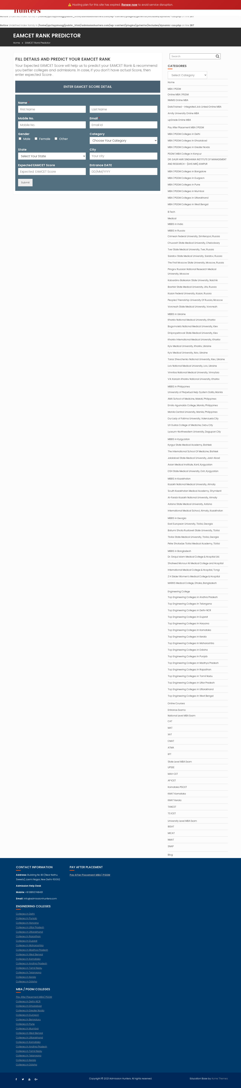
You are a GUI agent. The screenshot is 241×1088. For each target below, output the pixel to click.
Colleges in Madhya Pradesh (32, 949)
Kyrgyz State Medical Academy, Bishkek (190, 444)
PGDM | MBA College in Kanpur (184, 153)
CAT (170, 721)
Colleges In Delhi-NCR (28, 1001)
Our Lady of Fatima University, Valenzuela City (193, 418)
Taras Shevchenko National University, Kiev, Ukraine (196, 359)
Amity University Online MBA (183, 113)
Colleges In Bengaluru (28, 1019)
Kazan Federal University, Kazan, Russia (189, 293)
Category (97, 134)
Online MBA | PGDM (178, 94)
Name (23, 103)
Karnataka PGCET (177, 787)
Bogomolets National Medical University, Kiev (193, 326)
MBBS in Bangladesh (179, 551)
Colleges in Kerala (26, 977)
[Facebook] (16, 1079)
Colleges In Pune (25, 1024)
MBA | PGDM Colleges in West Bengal (188, 204)
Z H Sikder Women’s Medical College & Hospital (194, 576)
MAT (170, 727)
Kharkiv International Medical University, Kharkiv (194, 339)
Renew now (129, 4)
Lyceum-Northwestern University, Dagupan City (194, 431)
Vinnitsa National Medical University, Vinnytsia (193, 372)
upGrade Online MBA (179, 119)
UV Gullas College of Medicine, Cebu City (190, 425)
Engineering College (179, 591)
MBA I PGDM (174, 88)
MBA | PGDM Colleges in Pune (184, 184)
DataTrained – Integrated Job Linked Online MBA (194, 106)
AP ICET (172, 780)
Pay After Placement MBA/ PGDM (34, 996)
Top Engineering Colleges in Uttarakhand (191, 689)
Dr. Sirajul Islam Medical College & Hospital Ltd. (194, 556)
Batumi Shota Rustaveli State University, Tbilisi (194, 530)
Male (26, 139)
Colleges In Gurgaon (27, 1015)
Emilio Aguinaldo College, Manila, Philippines (193, 405)
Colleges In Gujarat (26, 940)
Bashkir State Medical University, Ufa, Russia (192, 286)
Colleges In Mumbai (27, 1028)
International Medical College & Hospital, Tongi (194, 569)
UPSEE (171, 767)
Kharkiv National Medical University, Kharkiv (192, 319)
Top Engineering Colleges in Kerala (187, 636)
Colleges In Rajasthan (28, 936)
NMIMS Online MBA (178, 100)
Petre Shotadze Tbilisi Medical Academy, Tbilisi (194, 543)
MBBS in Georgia (177, 518)
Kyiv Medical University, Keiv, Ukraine (188, 352)
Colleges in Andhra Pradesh (31, 963)
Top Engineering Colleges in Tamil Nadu (190, 676)
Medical (172, 218)
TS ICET (172, 813)
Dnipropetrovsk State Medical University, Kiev (193, 333)
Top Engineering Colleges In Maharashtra (191, 643)
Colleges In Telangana (28, 972)
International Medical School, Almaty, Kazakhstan (195, 510)
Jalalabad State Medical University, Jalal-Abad (194, 458)
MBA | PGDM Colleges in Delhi (184, 134)
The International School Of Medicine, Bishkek (193, 451)
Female (44, 139)
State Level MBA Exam (180, 761)
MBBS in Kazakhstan (179, 478)
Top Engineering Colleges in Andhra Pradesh (193, 597)
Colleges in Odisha (26, 981)
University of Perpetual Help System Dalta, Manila (195, 392)
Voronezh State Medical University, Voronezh (192, 306)
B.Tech (171, 211)
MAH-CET (173, 773)
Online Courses (176, 703)
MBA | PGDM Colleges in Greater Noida (189, 147)
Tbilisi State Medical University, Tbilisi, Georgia (193, 537)
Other (63, 139)
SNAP (171, 846)
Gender (24, 134)
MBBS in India (175, 224)
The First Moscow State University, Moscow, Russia (196, 262)
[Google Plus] (36, 1079)
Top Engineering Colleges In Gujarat (188, 616)
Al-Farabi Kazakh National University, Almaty (192, 497)
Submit (25, 182)
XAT (170, 734)
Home (171, 82)
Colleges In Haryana (27, 922)
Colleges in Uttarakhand (29, 931)
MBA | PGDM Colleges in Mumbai (186, 191)
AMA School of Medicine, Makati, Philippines (192, 398)
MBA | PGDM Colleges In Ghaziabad (187, 140)
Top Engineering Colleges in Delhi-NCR (189, 610)
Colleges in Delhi (25, 913)
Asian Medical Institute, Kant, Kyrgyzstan (190, 464)
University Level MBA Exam (182, 820)
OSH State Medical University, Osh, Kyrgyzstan (193, 471)
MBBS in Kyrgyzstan (179, 439)
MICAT (171, 833)
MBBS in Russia (176, 230)
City (93, 150)
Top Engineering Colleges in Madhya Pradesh (193, 663)
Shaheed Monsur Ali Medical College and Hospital (195, 563)
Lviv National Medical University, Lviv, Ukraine (192, 365)
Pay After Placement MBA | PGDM (186, 127)
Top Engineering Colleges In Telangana (190, 603)
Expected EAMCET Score (36, 165)
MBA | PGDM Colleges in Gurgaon (186, 178)
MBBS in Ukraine (177, 314)
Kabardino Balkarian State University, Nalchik (193, 280)
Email (95, 119)
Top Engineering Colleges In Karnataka (189, 630)
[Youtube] (29, 1079)
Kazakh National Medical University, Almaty (192, 484)
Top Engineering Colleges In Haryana (188, 623)
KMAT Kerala (174, 800)
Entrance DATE (101, 165)
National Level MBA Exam (181, 715)
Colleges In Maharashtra (29, 945)
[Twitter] (23, 1079)
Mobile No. (26, 119)
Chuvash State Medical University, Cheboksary (194, 242)
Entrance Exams (177, 710)
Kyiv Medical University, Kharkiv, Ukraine (189, 346)
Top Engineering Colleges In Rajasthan (189, 669)
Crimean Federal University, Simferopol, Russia (194, 236)
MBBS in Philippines (179, 386)
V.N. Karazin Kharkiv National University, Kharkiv (194, 379)
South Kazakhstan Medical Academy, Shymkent (194, 490)
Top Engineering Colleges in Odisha (188, 649)
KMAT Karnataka (177, 793)
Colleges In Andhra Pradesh (31, 1046)
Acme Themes (219, 1078)
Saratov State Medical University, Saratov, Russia (195, 256)
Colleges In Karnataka (28, 959)
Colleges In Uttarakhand (29, 1037)
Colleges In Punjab (26, 918)
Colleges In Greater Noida (30, 1010)
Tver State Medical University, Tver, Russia (191, 249)
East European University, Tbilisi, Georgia (190, 523)
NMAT (171, 839)
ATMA (171, 747)
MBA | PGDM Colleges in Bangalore (187, 171)
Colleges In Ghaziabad (29, 1006)
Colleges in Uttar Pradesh (30, 927)
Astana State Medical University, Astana (190, 504)
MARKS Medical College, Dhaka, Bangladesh (192, 583)
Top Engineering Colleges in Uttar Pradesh (191, 682)
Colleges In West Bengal (29, 954)
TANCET (172, 806)
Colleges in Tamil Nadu (29, 968)
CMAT (171, 741)
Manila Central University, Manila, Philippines (192, 412)
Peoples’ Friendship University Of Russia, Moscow (195, 300)
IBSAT (171, 826)
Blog (170, 854)
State (22, 150)
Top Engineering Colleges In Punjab (188, 656)
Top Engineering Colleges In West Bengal (191, 695)
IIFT (169, 754)
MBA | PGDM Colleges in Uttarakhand (188, 197)
